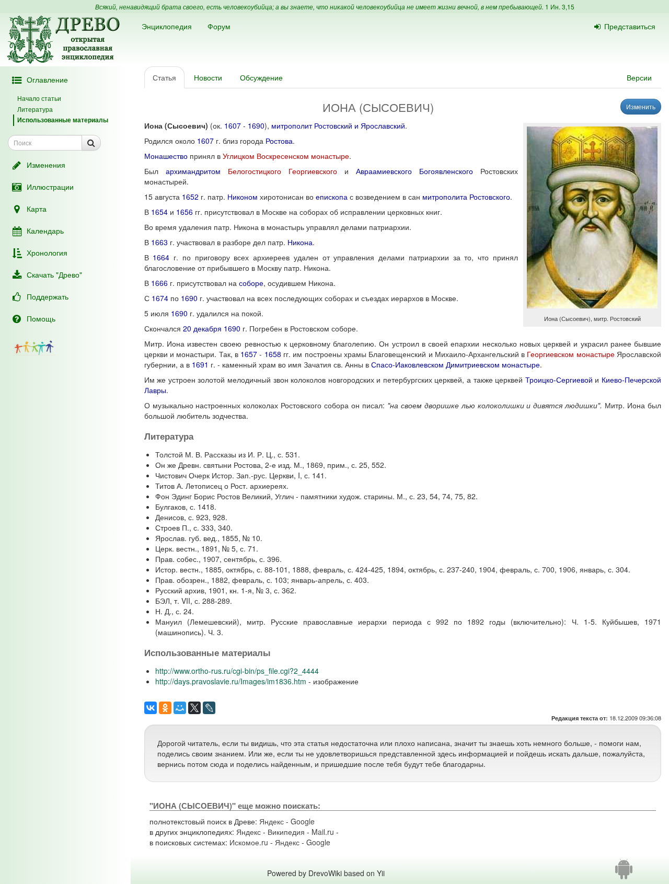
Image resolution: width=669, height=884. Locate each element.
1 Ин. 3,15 (559, 6)
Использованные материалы (62, 119)
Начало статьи (39, 98)
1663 (159, 242)
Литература (35, 109)
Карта (37, 208)
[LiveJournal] (209, 708)
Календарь (45, 230)
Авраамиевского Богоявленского (414, 171)
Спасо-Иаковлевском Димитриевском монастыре (455, 364)
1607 (232, 125)
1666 (159, 283)
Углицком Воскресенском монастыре (286, 156)
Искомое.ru (248, 842)
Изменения (46, 164)
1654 (159, 211)
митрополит (291, 125)
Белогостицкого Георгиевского (282, 171)
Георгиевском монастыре (570, 354)
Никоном (242, 196)
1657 (248, 354)
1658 (272, 354)
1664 (161, 257)
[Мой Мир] (180, 708)
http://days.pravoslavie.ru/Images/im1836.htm (230, 681)
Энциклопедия (167, 26)
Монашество (166, 156)
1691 (200, 364)
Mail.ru (323, 831)
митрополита (444, 196)
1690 (256, 125)
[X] (194, 708)
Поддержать (47, 296)
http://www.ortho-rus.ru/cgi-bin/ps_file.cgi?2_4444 (237, 670)
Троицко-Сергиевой (559, 379)
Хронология (47, 252)
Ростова (279, 140)
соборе (251, 283)
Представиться (629, 26)
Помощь (41, 318)
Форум (218, 26)
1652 (190, 196)
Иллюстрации (50, 186)
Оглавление (47, 79)
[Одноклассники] (165, 708)
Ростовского (489, 196)
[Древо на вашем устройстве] (623, 873)
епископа (332, 196)
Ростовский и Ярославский (359, 125)
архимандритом (193, 171)
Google (303, 821)
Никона (300, 242)
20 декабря (202, 328)
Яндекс (271, 821)
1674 (160, 298)
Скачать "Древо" (54, 274)
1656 (184, 211)
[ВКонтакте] (150, 708)
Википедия (286, 831)
